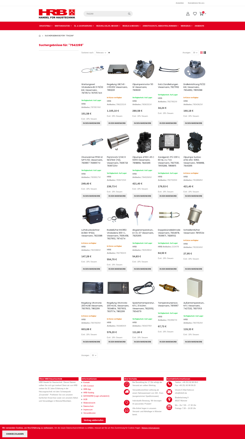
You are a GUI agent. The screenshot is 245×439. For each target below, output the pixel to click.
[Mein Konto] (188, 13)
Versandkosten (89, 413)
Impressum (88, 410)
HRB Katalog (88, 393)
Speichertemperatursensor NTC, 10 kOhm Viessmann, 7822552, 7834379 (143, 307)
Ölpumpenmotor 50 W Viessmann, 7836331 (142, 87)
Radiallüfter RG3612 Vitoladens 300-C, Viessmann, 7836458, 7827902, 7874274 (118, 234)
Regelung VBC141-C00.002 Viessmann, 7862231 (117, 87)
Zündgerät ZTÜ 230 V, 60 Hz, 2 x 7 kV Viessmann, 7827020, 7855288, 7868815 (169, 161)
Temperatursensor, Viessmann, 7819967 (168, 304)
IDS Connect (88, 386)
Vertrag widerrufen (94, 420)
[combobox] (108, 14)
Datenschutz (88, 406)
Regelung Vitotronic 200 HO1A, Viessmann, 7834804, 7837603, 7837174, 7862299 (118, 307)
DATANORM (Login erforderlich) (96, 396)
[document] (122, 431)
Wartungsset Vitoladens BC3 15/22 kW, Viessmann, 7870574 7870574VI (92, 88)
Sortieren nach (87, 53)
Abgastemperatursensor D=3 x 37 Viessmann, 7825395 (143, 232)
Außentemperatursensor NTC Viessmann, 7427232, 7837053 (194, 305)
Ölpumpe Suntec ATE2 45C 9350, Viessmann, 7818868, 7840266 (193, 161)
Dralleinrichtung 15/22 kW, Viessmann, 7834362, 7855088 (194, 87)
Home (40, 35)
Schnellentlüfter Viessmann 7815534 (193, 231)
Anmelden (180, 3)
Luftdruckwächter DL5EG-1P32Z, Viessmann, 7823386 (91, 232)
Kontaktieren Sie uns (196, 3)
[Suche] (129, 14)
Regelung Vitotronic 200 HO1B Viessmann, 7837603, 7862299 (92, 305)
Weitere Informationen (150, 428)
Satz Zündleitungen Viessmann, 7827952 (168, 86)
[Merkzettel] (195, 13)
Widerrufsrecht (89, 403)
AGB (85, 399)
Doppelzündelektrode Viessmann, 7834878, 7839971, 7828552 (169, 232)
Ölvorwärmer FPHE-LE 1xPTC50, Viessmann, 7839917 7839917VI (92, 160)
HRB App (87, 389)
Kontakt (86, 382)
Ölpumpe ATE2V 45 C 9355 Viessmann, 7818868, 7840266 (143, 160)
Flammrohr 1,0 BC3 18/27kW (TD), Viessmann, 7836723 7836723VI (117, 161)
